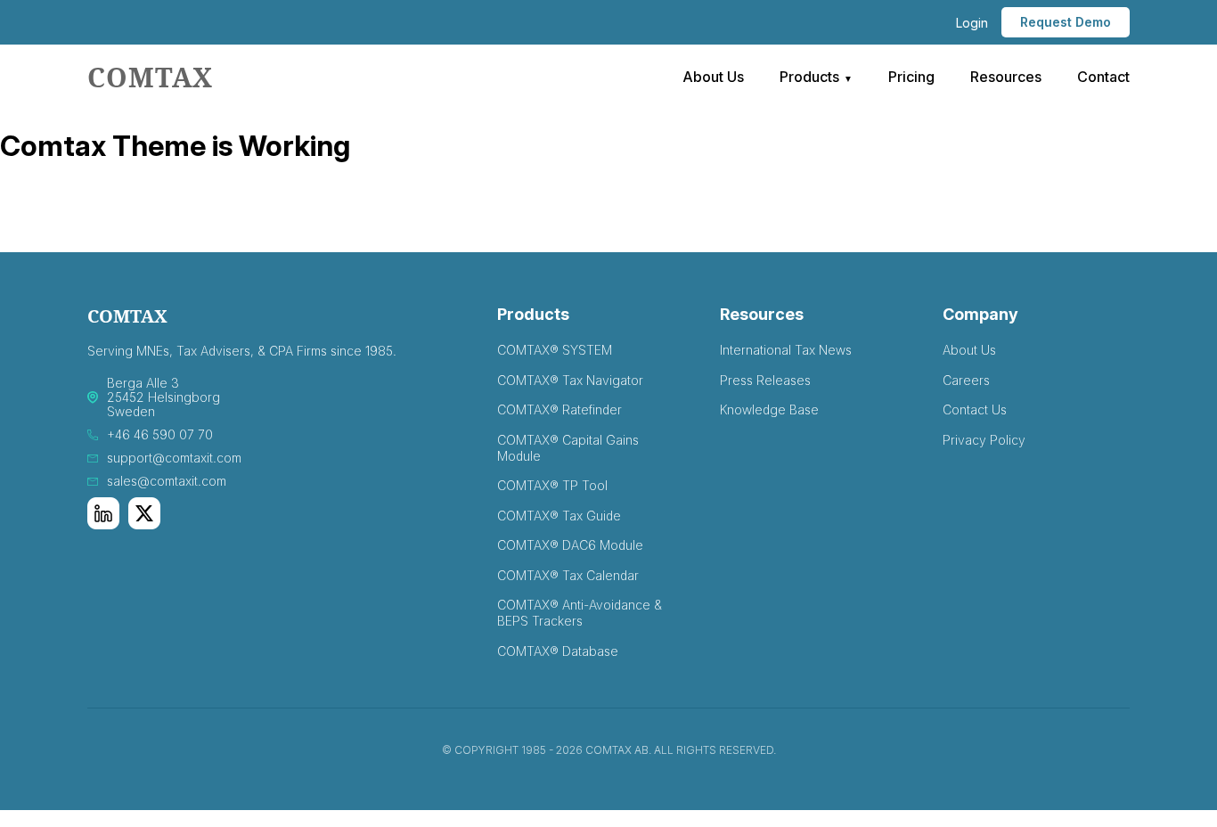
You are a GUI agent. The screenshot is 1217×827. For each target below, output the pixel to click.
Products (809, 77)
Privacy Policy (984, 439)
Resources (1005, 77)
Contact (1103, 77)
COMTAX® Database (557, 651)
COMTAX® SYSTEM (554, 349)
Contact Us (975, 409)
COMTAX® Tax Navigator (570, 380)
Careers (966, 380)
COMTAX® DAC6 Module (570, 545)
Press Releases (765, 380)
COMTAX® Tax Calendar (568, 575)
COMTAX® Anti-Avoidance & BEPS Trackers (579, 612)
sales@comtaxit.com (166, 481)
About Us (713, 77)
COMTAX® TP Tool (552, 485)
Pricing (911, 77)
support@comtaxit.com (174, 458)
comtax (150, 77)
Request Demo (1065, 21)
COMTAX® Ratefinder (559, 409)
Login (972, 22)
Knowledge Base (769, 409)
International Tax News (786, 349)
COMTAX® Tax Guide (559, 515)
